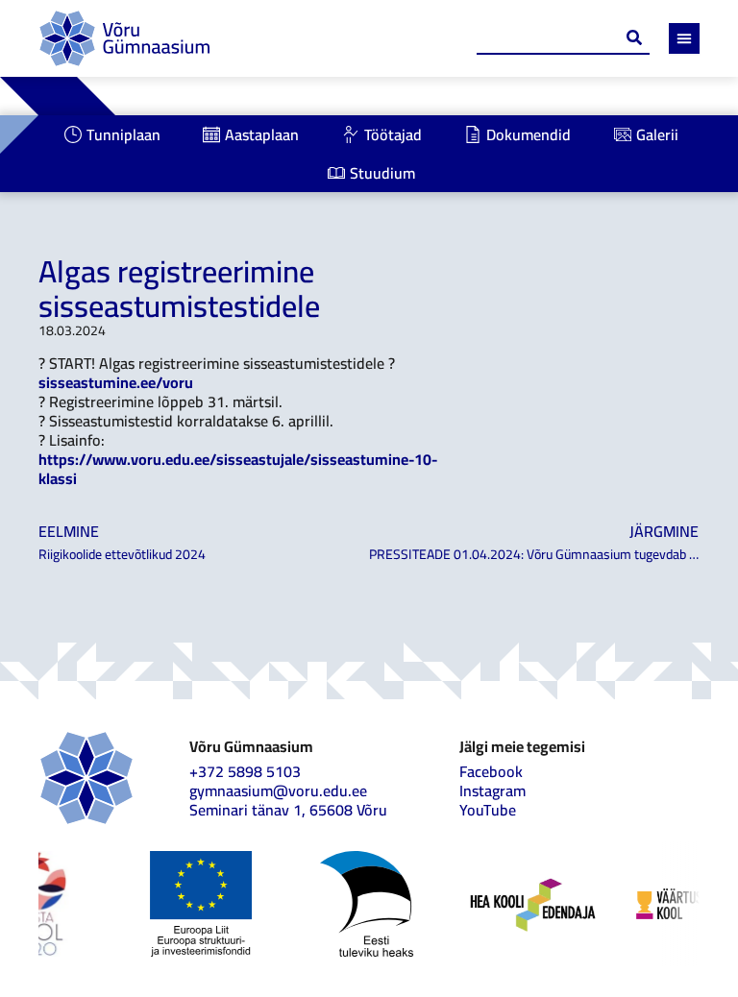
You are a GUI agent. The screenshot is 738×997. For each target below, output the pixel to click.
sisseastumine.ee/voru (115, 382)
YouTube (487, 809)
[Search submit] (634, 37)
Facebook (491, 771)
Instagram (492, 790)
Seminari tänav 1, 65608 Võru (288, 809)
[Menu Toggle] (684, 38)
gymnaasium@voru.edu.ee (278, 790)
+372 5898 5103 (245, 771)
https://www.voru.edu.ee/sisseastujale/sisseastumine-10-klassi (237, 469)
